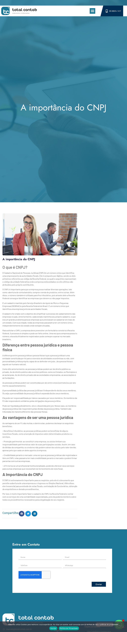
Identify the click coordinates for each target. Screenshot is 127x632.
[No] (123, 626)
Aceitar (53, 628)
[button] (92, 11)
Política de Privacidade (69, 628)
